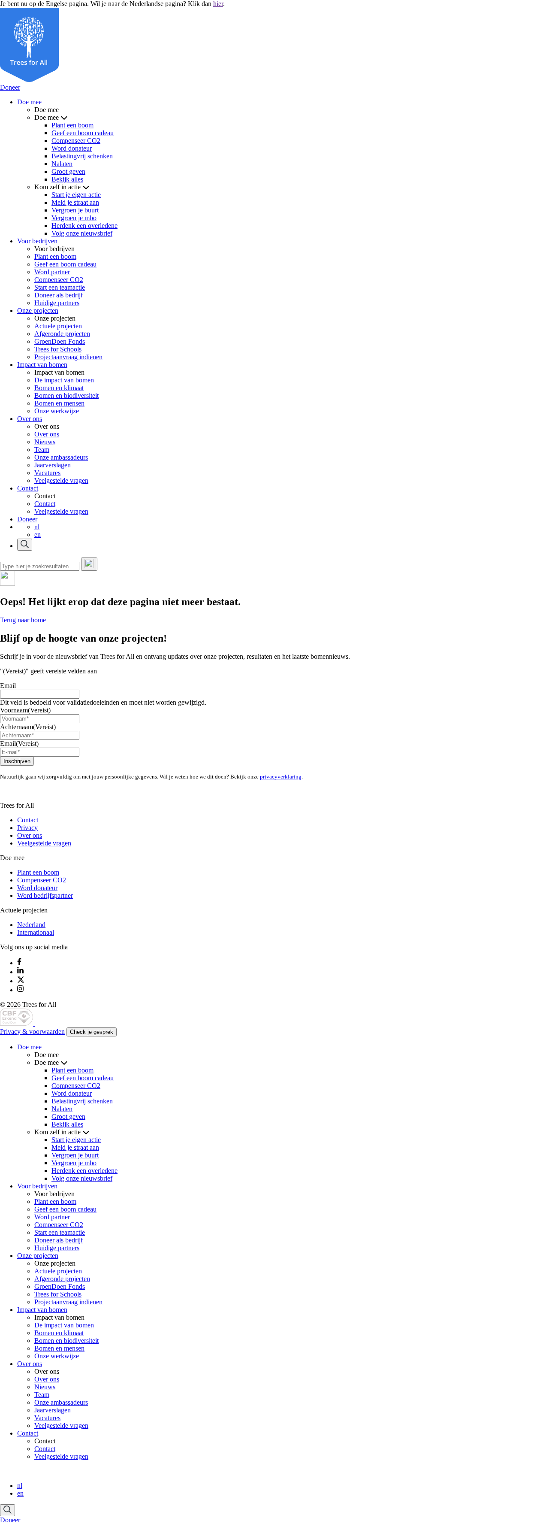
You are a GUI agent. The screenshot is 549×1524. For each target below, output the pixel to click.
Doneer (10, 87)
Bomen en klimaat (59, 387)
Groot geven (68, 171)
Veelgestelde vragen (61, 480)
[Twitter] (20, 981)
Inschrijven (16, 761)
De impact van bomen (64, 380)
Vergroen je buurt (75, 210)
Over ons (29, 418)
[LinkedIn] (20, 972)
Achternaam (28, 726)
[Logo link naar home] (17, 1023)
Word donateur (71, 148)
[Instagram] (20, 990)
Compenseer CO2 (75, 140)
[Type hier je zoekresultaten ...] (89, 564)
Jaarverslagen (52, 465)
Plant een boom (72, 125)
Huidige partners (56, 302)
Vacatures (47, 472)
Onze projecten (37, 310)
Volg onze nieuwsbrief (81, 233)
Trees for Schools (57, 349)
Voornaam (25, 710)
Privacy (27, 827)
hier (218, 3)
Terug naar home (23, 620)
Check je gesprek (91, 1032)
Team (41, 449)
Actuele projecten (58, 326)
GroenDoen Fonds (59, 341)
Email (8, 685)
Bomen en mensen (59, 403)
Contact (27, 488)
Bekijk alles (67, 179)
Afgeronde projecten (62, 333)
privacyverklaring (281, 776)
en (37, 534)
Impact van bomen (42, 364)
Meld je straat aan (75, 202)
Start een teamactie (59, 287)
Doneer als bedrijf (58, 295)
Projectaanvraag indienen (68, 357)
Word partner (52, 272)
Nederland (31, 924)
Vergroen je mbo (74, 217)
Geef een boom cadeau (82, 132)
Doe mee (29, 102)
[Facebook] (19, 963)
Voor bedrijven (37, 241)
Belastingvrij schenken (82, 156)
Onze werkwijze (56, 411)
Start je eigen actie (76, 194)
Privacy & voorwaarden (32, 1031)
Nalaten (61, 163)
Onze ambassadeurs (61, 457)
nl (36, 526)
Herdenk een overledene (84, 225)
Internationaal (35, 932)
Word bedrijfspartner (45, 895)
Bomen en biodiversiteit (66, 395)
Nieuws (44, 441)
